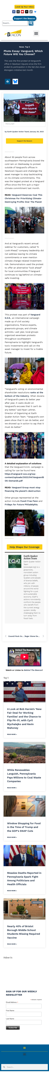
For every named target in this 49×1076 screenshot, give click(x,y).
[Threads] (26, 11)
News (21, 47)
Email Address (12, 1002)
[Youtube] (22, 11)
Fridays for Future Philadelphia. (21, 504)
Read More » (12, 734)
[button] (36, 33)
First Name (10, 1010)
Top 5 (27, 47)
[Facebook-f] (13, 11)
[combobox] (15, 23)
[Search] (31, 23)
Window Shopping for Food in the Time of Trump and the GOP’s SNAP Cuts (24, 827)
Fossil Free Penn (29, 501)
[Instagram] (18, 11)
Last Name (10, 1019)
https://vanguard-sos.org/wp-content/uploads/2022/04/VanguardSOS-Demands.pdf (24, 477)
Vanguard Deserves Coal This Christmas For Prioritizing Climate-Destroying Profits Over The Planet (23, 198)
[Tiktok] (31, 11)
